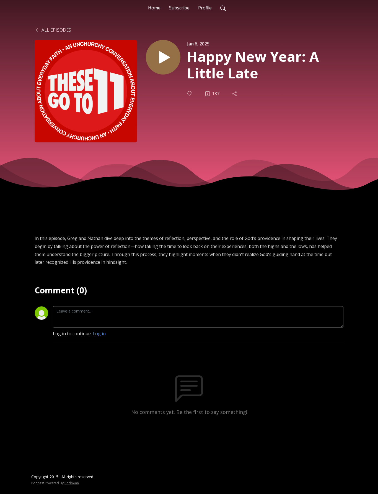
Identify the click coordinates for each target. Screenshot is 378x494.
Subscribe (179, 8)
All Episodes (55, 30)
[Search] (223, 7)
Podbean (71, 483)
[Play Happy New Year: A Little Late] (163, 57)
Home (154, 8)
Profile (205, 8)
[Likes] (190, 93)
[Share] (235, 93)
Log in (99, 334)
